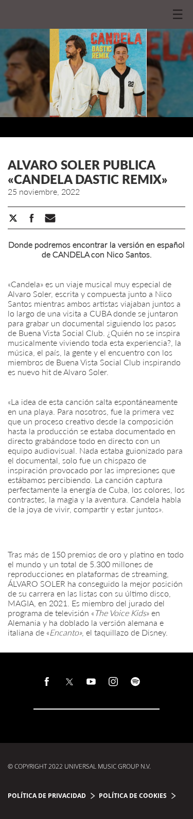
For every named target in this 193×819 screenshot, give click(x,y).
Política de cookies (133, 795)
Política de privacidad (47, 795)
